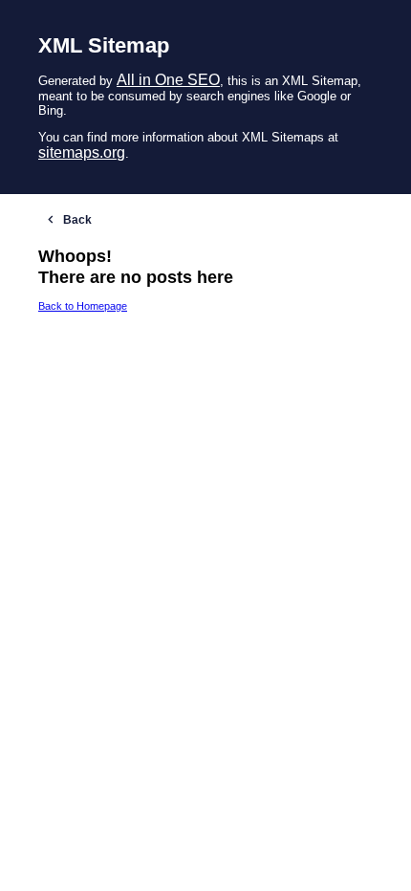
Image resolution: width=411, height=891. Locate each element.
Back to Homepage (82, 306)
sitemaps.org (81, 152)
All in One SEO (168, 80)
